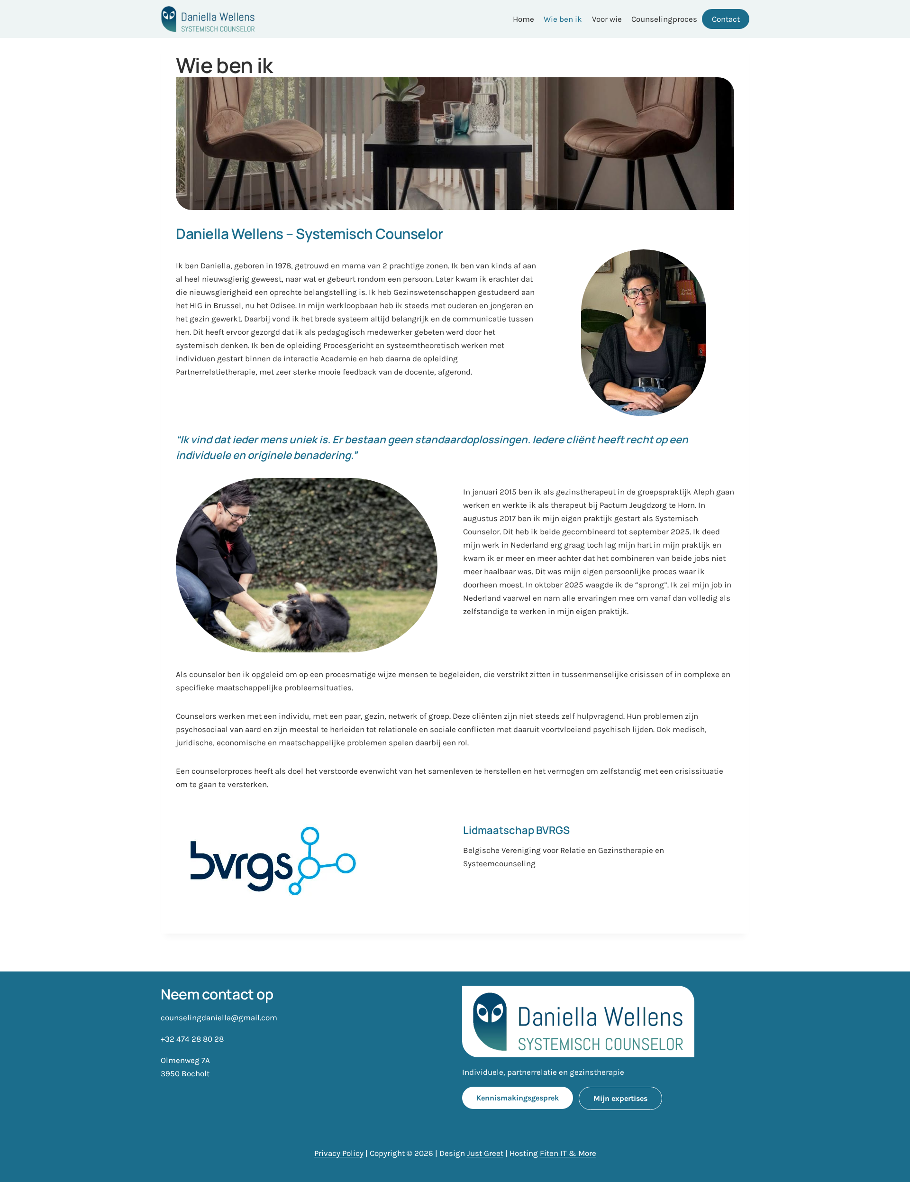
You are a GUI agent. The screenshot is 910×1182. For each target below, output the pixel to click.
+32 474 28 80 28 (192, 1039)
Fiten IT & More (568, 1153)
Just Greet (485, 1153)
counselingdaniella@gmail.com (219, 1017)
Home (523, 19)
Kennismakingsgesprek (517, 1097)
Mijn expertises (620, 1098)
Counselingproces (664, 19)
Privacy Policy (339, 1153)
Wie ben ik (563, 19)
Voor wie (607, 19)
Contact (726, 19)
